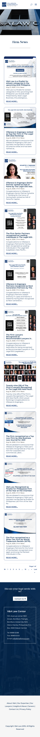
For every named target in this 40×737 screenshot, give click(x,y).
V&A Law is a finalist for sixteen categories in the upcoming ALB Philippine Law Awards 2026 (18, 84)
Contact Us (19, 599)
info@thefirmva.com (21, 639)
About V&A (11, 703)
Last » (35, 570)
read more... (12, 101)
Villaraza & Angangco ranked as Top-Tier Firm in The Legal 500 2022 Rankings (19, 134)
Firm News (20, 87)
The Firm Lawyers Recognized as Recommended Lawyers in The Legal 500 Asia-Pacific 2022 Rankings (18, 338)
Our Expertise (23, 703)
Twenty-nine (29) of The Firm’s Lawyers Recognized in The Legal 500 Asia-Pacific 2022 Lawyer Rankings (19, 388)
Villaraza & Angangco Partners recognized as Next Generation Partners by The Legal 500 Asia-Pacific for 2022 (19, 288)
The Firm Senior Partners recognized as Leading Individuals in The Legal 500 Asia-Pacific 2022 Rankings (19, 236)
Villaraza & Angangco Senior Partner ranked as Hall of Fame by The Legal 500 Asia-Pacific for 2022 (19, 186)
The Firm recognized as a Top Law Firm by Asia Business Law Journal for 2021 (20, 438)
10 (25, 569)
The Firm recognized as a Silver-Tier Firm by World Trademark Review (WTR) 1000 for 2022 (18, 540)
